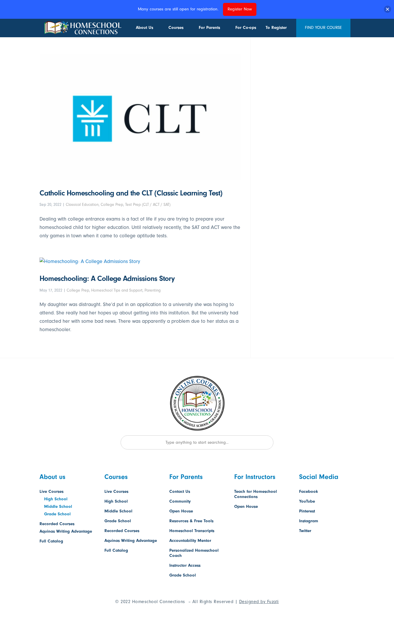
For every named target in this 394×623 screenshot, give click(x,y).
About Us (144, 27)
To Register (276, 27)
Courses (175, 27)
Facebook (308, 491)
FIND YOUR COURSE (323, 27)
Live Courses (51, 491)
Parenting (153, 290)
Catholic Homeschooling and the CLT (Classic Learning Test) (131, 193)
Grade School (57, 514)
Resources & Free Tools (191, 520)
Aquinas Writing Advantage (66, 531)
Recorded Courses (57, 523)
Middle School (58, 506)
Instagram (308, 520)
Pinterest (307, 511)
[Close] (387, 9)
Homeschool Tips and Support (116, 290)
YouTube (307, 501)
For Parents (209, 27)
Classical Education (82, 204)
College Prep (112, 204)
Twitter (305, 530)
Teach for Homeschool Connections (255, 494)
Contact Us (179, 491)
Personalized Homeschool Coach (194, 553)
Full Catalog (51, 541)
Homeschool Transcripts (191, 530)
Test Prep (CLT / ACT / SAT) (147, 204)
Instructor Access (184, 565)
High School (55, 499)
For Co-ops (245, 27)
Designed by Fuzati (259, 601)
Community (180, 501)
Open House (181, 511)
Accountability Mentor (190, 540)
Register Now (240, 9)
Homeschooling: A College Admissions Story (107, 278)
